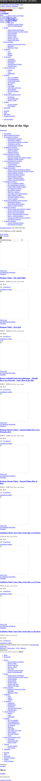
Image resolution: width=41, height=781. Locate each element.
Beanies (10, 70)
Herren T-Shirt (12, 17)
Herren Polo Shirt (13, 98)
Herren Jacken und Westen (16, 15)
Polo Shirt (11, 22)
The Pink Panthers (13, 91)
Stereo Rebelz (12, 89)
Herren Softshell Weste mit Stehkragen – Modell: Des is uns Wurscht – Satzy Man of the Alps (19, 379)
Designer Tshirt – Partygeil (10, 327)
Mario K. (10, 84)
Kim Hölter (11, 86)
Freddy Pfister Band (14, 81)
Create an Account (5, 780)
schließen (3, 766)
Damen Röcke (12, 35)
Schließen (3, 274)
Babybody (11, 46)
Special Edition (8, 119)
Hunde (10, 53)
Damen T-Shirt (12, 37)
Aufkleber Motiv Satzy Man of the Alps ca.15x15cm (20, 582)
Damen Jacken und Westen (16, 30)
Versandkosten (7, 287)
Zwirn (9, 93)
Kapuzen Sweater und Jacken (16, 44)
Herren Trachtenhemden (15, 26)
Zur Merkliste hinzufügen (7, 272)
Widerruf (23, 648)
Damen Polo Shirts (13, 40)
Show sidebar (4, 234)
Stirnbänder (11, 73)
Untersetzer (11, 59)
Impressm (3, 648)
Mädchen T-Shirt (13, 48)
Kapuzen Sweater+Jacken (15, 24)
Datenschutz (11, 648)
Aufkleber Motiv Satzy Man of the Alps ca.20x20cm (20, 632)
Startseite (2, 228)
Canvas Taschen (12, 104)
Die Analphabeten (13, 79)
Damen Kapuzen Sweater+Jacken (18, 32)
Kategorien (3, 130)
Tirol (9, 52)
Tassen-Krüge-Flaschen (15, 64)
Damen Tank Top (13, 38)
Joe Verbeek (11, 82)
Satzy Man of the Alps (14, 88)
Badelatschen (12, 61)
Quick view (3, 271)
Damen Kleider (12, 33)
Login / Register (9, 761)
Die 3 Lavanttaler (13, 77)
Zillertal (10, 55)
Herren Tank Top (13, 19)
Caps (9, 72)
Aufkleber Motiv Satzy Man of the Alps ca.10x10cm (20, 533)
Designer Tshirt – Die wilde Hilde (13, 278)
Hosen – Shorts (12, 21)
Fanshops (8, 228)
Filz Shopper (11, 106)
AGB (17, 648)
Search (21, 8)
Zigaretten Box (12, 66)
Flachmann (11, 62)
